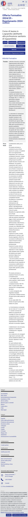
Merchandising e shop (7, 464)
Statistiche (3, 434)
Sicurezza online (5, 424)
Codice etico (4, 406)
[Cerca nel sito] (26, 5)
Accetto (9, 515)
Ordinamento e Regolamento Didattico (14, 53)
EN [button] (23, 1)
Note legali (3, 410)
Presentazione (12, 42)
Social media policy (6, 460)
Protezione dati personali (7, 422)
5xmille (3, 466)
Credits (3, 429)
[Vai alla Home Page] (7, 3)
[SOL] (24, 5)
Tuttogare (3, 425)
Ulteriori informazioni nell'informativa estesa (12, 512)
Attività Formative (9, 46)
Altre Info (14, 49)
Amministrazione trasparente (8, 397)
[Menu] (26, 2)
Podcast (3, 462)
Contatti (7, 483)
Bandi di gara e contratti (7, 402)
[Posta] (21, 5)
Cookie (2, 427)
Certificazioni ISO (5, 452)
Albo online (4, 395)
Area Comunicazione (6, 458)
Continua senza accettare (20, 515)
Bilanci (2, 404)
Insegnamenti (21, 42)
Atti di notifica (4, 401)
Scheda (5, 42)
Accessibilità (4, 393)
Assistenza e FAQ (5, 399)
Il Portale (3, 431)
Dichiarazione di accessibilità (8, 436)
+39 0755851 (8, 479)
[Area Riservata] (19, 5)
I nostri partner (5, 445)
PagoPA (3, 418)
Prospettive (21, 46)
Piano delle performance (7, 420)
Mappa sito (4, 433)
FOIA (2, 408)
